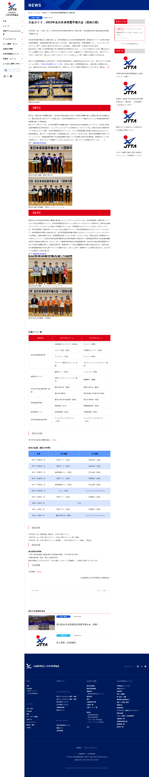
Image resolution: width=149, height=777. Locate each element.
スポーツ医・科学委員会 (95, 719)
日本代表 (29, 711)
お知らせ (29, 719)
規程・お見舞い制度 (123, 702)
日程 (27, 686)
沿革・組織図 (121, 694)
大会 (4, 21)
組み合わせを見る (39, 143)
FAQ (88, 727)
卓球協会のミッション (123, 686)
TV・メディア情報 (32, 716)
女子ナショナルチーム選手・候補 (66, 699)
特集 (27, 714)
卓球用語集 (60, 730)
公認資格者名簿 (91, 702)
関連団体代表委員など (123, 699)
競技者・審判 (30, 725)
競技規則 (89, 696)
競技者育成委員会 (93, 717)
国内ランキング (32, 691)
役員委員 (119, 691)
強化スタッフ (60, 710)
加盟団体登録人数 (122, 721)
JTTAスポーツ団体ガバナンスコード (128, 710)
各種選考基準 (60, 707)
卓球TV (11, 32)
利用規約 (78, 747)
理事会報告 (120, 713)
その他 (28, 727)
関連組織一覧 (121, 724)
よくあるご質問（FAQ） (12, 64)
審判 (88, 699)
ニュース (6, 26)
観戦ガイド (60, 728)
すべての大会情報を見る (129, 43)
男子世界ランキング (62, 702)
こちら (39, 572)
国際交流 (89, 691)
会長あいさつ (121, 688)
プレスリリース (31, 722)
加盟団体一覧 (121, 718)
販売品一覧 (120, 727)
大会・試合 (36, 18)
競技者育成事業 (91, 688)
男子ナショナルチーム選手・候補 (66, 696)
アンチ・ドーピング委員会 (96, 722)
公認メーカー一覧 (92, 707)
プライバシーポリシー (90, 747)
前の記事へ (35, 590)
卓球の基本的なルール (63, 725)
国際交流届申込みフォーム (96, 693)
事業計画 (119, 705)
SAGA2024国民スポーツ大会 (51, 64)
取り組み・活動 (121, 697)
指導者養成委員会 (93, 715)
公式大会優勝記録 (32, 693)
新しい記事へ (103, 590)
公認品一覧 (90, 704)
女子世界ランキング (62, 704)
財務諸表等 (120, 707)
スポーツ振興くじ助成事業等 (125, 716)
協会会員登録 (91, 686)
